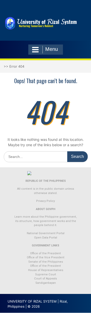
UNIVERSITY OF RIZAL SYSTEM (32, 301)
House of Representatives (45, 270)
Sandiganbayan (45, 283)
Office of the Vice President (45, 257)
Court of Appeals (45, 278)
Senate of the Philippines (45, 261)
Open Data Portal (45, 237)
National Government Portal (45, 233)
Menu (51, 49)
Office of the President (45, 253)
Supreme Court (45, 274)
